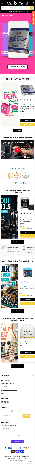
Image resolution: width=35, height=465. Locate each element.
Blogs (2, 393)
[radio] (21, 100)
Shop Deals (17, 130)
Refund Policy (16, 456)
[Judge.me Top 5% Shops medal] (17, 175)
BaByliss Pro (23, 224)
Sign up (26, 416)
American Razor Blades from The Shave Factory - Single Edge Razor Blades (27, 109)
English (17, 435)
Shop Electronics (17, 242)
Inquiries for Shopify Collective (9, 390)
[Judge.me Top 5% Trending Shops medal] (25, 175)
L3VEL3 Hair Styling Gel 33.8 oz (27, 289)
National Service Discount (8, 383)
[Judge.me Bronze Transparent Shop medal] (9, 175)
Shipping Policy (25, 456)
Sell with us (4, 387)
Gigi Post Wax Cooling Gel (26, 344)
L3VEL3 (22, 292)
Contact (20, 458)
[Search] (32, 8)
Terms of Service (12, 458)
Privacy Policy (7, 456)
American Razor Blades (25, 113)
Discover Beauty (17, 366)
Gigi (21, 347)
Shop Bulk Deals (17, 311)
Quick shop (28, 120)
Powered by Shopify (17, 462)
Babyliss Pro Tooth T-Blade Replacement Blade (26, 221)
